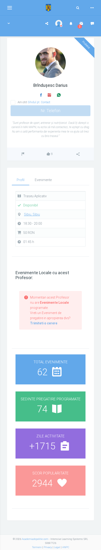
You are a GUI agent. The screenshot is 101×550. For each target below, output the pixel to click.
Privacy (48, 547)
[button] (9, 23)
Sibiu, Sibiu (32, 214)
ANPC (65, 547)
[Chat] (92, 23)
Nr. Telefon (50, 110)
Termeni (37, 547)
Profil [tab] (20, 180)
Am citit (34, 102)
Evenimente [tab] (43, 180)
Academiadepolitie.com (35, 539)
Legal (57, 547)
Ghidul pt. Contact (39, 102)
